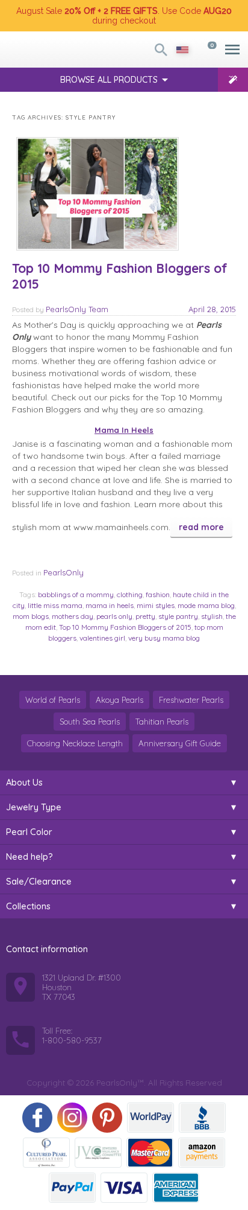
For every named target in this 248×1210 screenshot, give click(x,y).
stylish (212, 616)
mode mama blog (206, 605)
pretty (145, 616)
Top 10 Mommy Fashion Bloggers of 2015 (120, 275)
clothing (130, 594)
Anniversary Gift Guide (179, 743)
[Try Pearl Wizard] (233, 79)
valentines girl (102, 637)
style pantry (178, 616)
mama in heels (109, 605)
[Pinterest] (107, 1117)
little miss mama (55, 605)
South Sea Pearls (90, 721)
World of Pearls (52, 700)
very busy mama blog (164, 637)
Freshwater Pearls (191, 700)
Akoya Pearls (119, 700)
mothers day (72, 616)
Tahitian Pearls (161, 721)
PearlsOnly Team (77, 309)
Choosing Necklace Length (75, 743)
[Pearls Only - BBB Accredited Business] (202, 1117)
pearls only (114, 616)
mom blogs (31, 616)
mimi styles (156, 605)
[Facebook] (37, 1117)
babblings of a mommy (76, 594)
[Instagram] (72, 1117)
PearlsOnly (63, 572)
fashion (158, 594)
